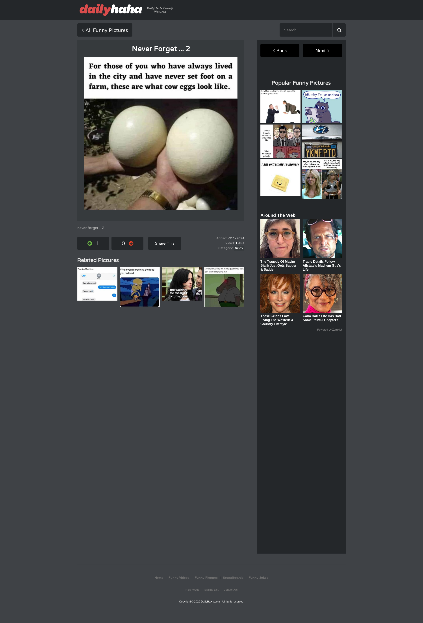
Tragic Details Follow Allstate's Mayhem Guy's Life (322, 265)
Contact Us (231, 589)
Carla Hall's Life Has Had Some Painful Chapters (322, 318)
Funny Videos (179, 577)
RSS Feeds (192, 589)
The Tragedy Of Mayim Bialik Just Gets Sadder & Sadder (278, 265)
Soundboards (233, 577)
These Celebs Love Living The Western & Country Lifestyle (276, 320)
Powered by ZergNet (329, 329)
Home (159, 577)
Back (281, 51)
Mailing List (211, 589)
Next (320, 51)
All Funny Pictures (106, 30)
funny (239, 248)
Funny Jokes (258, 577)
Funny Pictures (206, 577)
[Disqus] (160, 368)
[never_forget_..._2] (160, 133)
